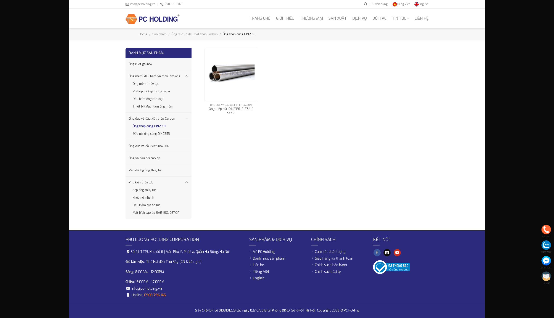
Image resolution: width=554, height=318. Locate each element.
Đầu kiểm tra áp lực (146, 205)
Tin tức (399, 18)
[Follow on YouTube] (397, 252)
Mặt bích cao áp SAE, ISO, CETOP (156, 213)
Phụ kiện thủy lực (141, 182)
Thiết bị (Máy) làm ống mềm (153, 106)
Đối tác (379, 18)
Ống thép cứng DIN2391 (149, 126)
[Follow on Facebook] (377, 252)
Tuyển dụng (380, 4)
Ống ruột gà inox (140, 64)
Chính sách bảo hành (331, 265)
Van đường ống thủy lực (145, 170)
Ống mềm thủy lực (146, 84)
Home (143, 34)
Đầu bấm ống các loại (148, 99)
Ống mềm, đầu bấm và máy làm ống (154, 76)
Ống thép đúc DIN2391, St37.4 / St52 (231, 111)
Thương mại (311, 18)
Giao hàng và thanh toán (334, 258)
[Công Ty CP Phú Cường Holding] (153, 18)
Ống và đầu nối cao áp (144, 158)
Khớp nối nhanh (143, 198)
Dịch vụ (359, 18)
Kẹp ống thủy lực (144, 190)
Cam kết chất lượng (330, 251)
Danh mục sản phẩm (269, 258)
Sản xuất (338, 18)
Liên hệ (421, 18)
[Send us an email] (387, 252)
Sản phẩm (159, 34)
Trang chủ (260, 18)
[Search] (365, 4)
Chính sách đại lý (328, 271)
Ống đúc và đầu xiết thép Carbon (194, 34)
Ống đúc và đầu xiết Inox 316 (149, 146)
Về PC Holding (264, 251)
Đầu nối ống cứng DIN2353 (151, 134)
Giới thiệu (285, 18)
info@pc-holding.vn (147, 288)
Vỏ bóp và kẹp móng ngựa (151, 91)
